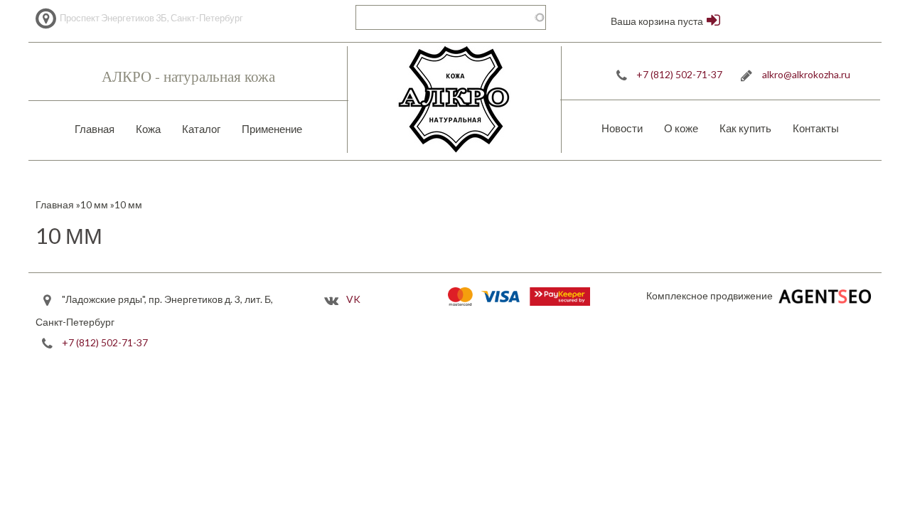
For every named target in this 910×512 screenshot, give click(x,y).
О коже (681, 128)
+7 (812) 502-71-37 (679, 74)
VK (353, 299)
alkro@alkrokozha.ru (806, 74)
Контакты (816, 128)
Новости (622, 128)
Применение (272, 128)
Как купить (745, 128)
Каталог (201, 128)
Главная (94, 128)
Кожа (148, 128)
